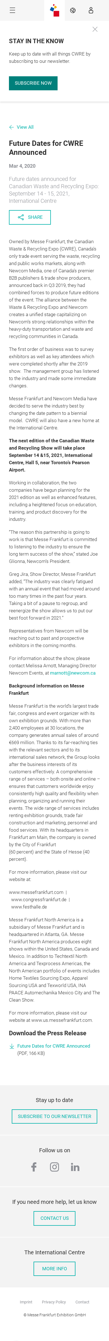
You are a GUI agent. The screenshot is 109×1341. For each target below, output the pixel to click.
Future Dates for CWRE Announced (53, 1046)
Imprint (26, 1302)
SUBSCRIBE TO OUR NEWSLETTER (54, 1116)
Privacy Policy (54, 1302)
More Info (54, 1268)
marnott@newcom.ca (73, 673)
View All (25, 127)
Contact (82, 1302)
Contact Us (55, 1218)
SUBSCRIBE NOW (33, 83)
